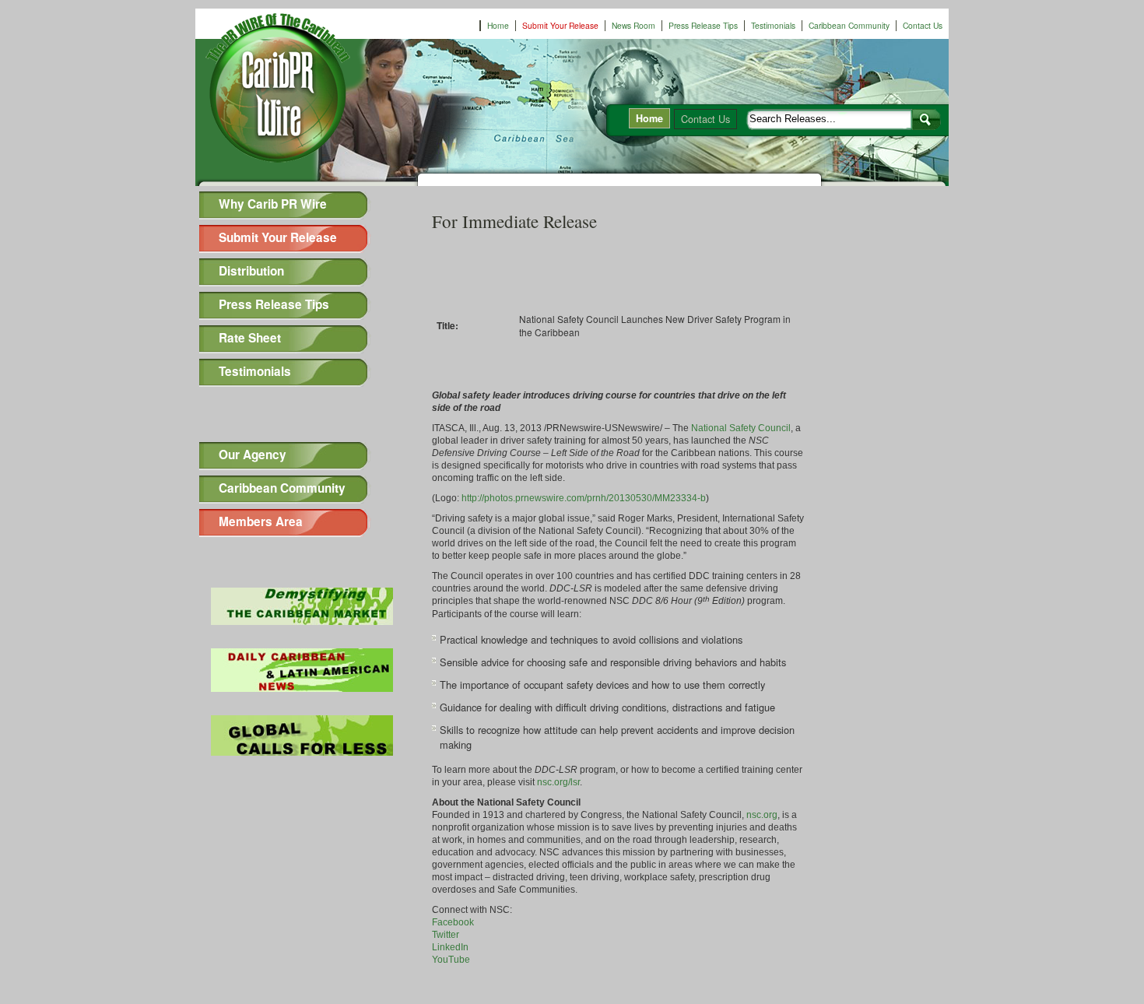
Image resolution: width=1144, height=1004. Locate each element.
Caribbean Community (849, 25)
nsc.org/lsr (558, 782)
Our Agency (252, 454)
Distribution (251, 270)
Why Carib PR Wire (273, 203)
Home (498, 25)
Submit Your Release (560, 25)
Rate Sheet (250, 337)
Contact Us (922, 25)
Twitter (445, 934)
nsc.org (761, 814)
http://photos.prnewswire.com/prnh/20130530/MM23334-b (583, 498)
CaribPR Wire (292, 96)
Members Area (261, 521)
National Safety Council (741, 428)
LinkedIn (450, 947)
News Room (633, 25)
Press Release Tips (703, 25)
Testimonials (773, 25)
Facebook (453, 922)
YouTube (451, 959)
